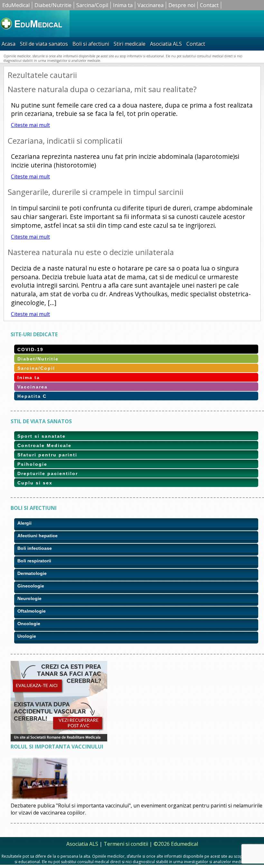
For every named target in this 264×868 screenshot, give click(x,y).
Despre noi (181, 5)
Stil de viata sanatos (44, 43)
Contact (209, 5)
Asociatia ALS (166, 43)
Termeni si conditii (126, 843)
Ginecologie (30, 585)
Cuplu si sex (34, 482)
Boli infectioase (34, 548)
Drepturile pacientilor (47, 473)
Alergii (24, 523)
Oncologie (28, 623)
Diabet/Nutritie (52, 5)
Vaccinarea (150, 5)
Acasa (8, 43)
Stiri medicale (130, 43)
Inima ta (123, 5)
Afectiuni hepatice (37, 535)
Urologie (26, 636)
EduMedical (16, 5)
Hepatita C (32, 396)
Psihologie (32, 464)
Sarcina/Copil (92, 5)
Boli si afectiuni (90, 43)
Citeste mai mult (30, 125)
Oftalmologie (31, 611)
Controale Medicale (44, 445)
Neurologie (29, 598)
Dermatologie (32, 573)
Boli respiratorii (34, 560)
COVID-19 (30, 349)
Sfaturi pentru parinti (47, 454)
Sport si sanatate (41, 436)
